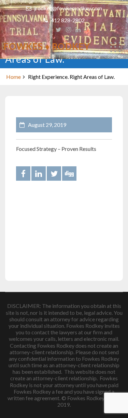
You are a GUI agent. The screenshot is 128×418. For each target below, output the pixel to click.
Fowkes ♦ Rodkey (46, 46)
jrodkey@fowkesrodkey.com (67, 8)
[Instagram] (68, 29)
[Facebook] (49, 29)
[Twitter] (58, 29)
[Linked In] (78, 29)
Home (13, 76)
